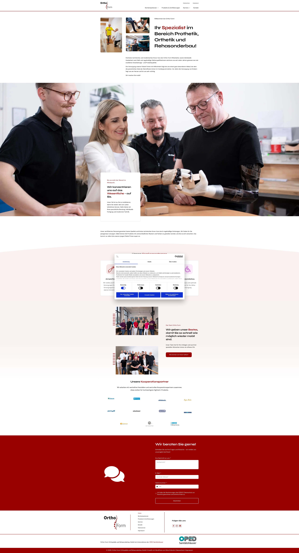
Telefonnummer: (161, 483)
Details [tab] (149, 261)
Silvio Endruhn (170, 550)
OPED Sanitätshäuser (156, 542)
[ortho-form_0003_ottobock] (162, 397)
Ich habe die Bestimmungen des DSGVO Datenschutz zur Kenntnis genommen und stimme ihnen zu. (176, 493)
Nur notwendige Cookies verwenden (127, 295)
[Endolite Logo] (149, 420)
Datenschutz (180, 550)
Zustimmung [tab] (126, 261)
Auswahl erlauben (149, 295)
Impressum (189, 550)
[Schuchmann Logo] (137, 408)
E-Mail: (158, 473)
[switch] (141, 288)
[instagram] (177, 526)
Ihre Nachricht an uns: (163, 458)
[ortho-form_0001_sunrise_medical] (124, 420)
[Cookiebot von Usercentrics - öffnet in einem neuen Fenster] (176, 256)
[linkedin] (180, 526)
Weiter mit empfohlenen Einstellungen (171, 295)
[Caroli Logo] (162, 408)
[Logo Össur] (111, 396)
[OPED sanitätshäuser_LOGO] (188, 535)
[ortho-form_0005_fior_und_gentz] (188, 409)
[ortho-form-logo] (106, 2)
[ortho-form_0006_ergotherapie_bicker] (188, 397)
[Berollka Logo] (137, 396)
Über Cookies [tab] (173, 261)
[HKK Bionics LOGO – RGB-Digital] (175, 423)
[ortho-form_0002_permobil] (111, 408)
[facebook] (173, 526)
